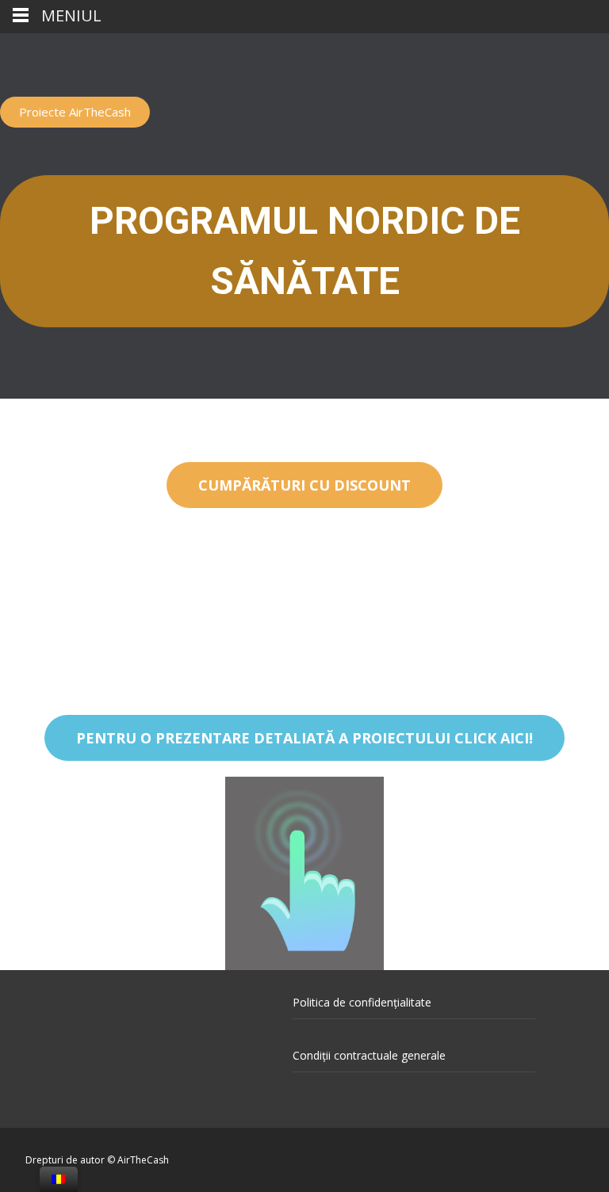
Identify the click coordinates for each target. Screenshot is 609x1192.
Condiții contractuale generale (369, 1055)
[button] (75, 112)
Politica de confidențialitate (362, 1002)
